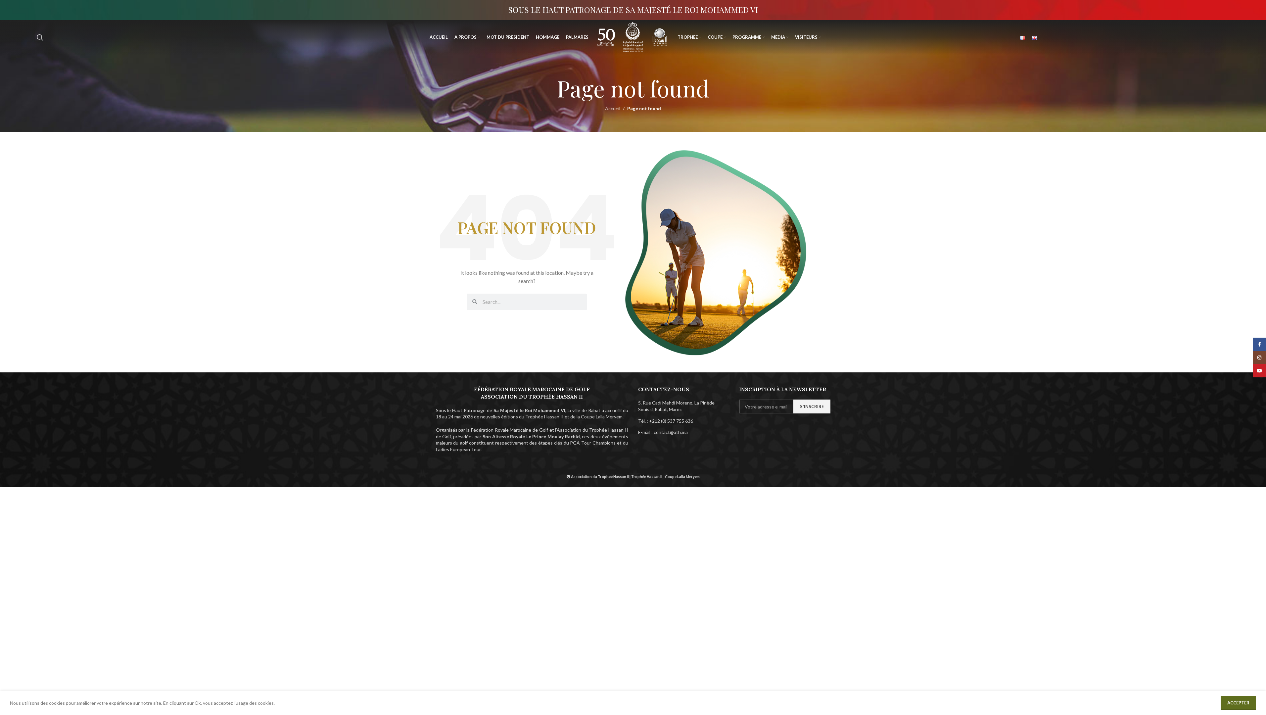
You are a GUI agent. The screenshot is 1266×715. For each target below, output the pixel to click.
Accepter (1238, 702)
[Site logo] (606, 36)
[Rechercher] (40, 37)
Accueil (612, 108)
